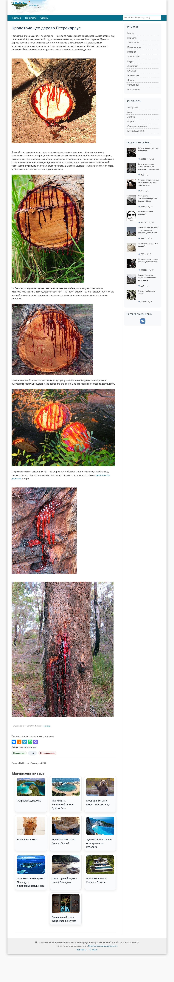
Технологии (133, 42)
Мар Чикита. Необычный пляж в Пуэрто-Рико (63, 804)
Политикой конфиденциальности (103, 945)
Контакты (81, 950)
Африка (131, 117)
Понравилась (19, 753)
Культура (131, 71)
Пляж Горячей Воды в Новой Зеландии (64, 880)
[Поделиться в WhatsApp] (30, 742)
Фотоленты (133, 85)
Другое (130, 80)
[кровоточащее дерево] (48, 228)
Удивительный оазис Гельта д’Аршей (63, 841)
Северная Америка (137, 126)
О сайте (93, 950)
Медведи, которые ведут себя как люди (98, 802)
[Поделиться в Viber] (35, 742)
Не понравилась (47, 753)
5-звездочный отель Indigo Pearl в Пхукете (64, 918)
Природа (47, 726)
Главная (16, 17)
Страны (44, 17)
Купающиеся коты (27, 839)
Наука (130, 61)
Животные (132, 66)
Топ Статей (30, 17)
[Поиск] (164, 17)
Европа (131, 121)
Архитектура (133, 57)
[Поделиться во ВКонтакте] (14, 742)
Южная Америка (135, 131)
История (131, 52)
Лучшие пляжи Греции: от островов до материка (99, 843)
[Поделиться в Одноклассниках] (19, 742)
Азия (129, 112)
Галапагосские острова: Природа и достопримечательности (30, 881)
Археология (133, 75)
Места (130, 33)
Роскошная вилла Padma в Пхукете (96, 880)
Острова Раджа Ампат (29, 800)
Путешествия (134, 47)
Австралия (132, 107)
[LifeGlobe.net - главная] (45, 7)
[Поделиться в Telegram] (24, 742)
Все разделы (133, 89)
